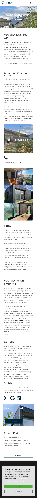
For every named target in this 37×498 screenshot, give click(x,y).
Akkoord (18, 486)
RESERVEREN (13, 421)
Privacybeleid (18, 491)
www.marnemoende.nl (18, 121)
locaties (10, 264)
